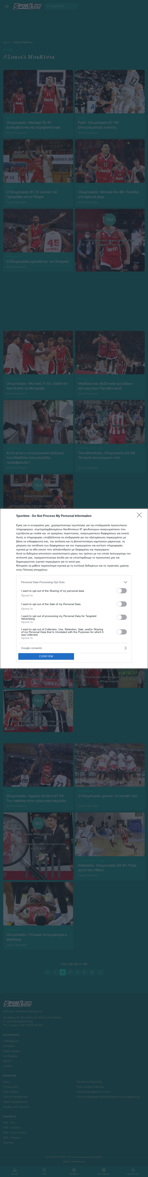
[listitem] (74, 582)
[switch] (122, 590)
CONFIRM (46, 656)
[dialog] (74, 589)
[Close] (140, 516)
